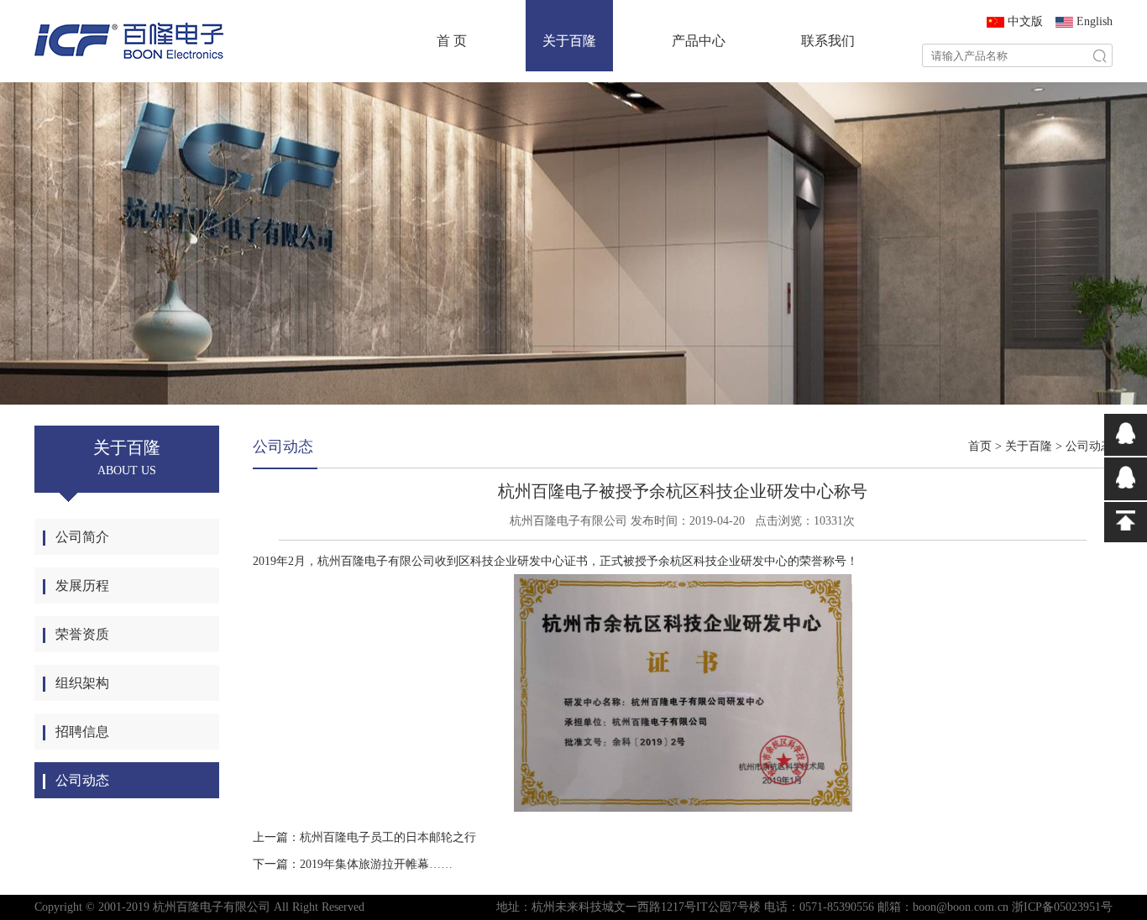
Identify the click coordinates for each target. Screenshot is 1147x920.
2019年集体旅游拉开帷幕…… (376, 864)
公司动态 (1089, 446)
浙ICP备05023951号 (1062, 907)
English (1094, 21)
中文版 (1025, 21)
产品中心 (698, 41)
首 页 (452, 41)
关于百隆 (569, 41)
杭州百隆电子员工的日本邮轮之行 (388, 837)
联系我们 (828, 41)
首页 (980, 446)
